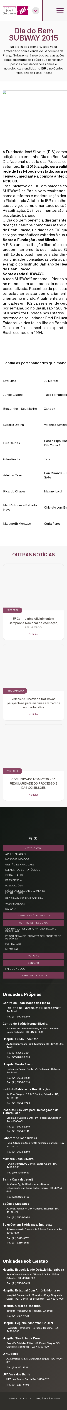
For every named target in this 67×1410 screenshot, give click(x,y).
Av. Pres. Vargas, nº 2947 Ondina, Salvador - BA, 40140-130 (32, 1096)
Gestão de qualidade (20, 865)
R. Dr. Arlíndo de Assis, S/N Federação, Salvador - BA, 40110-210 (35, 1145)
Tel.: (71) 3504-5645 (18, 1283)
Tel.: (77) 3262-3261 (18, 1053)
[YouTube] (35, 839)
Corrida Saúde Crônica (33, 915)
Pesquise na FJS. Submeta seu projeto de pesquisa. (33, 937)
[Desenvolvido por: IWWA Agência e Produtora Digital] (33, 1403)
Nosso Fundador (17, 859)
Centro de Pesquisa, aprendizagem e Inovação (30, 930)
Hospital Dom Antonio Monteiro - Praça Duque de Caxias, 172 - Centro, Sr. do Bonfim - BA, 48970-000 (35, 1297)
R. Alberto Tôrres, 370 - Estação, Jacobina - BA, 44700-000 (32, 1330)
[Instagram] (30, 839)
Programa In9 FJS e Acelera (24, 898)
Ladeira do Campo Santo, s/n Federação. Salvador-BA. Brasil (34, 1071)
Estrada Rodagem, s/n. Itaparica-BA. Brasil (29, 1311)
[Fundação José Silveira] (16, 10)
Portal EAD (13, 944)
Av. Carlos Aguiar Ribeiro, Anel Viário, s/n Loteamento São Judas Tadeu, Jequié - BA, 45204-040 (34, 1188)
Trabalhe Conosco (33, 975)
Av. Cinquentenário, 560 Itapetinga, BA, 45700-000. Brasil (35, 1046)
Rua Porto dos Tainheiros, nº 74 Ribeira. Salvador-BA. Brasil (33, 1010)
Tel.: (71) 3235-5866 (18, 1243)
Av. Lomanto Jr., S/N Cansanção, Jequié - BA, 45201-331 (35, 1361)
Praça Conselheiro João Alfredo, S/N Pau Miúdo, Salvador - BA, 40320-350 (32, 1277)
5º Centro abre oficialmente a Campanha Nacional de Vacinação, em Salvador (33, 623)
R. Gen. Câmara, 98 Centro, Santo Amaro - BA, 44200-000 (31, 1166)
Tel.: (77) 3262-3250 (18, 1057)
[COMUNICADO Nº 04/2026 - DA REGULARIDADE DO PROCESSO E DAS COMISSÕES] (33, 747)
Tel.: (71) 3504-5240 (18, 1017)
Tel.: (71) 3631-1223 (18, 1316)
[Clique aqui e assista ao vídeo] (23, 372)
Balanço (11, 909)
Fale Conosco (15, 969)
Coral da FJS (14, 875)
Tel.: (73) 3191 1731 (17, 1368)
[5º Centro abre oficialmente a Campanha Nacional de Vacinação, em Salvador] (33, 587)
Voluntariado (15, 904)
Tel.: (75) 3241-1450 (18, 1173)
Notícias (33, 634)
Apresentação (15, 854)
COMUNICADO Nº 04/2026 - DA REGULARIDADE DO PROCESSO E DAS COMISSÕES (33, 783)
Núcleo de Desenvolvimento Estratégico (25, 892)
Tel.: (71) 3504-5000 (18, 1078)
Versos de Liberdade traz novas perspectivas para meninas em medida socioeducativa (33, 703)
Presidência (13, 880)
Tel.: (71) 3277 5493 (18, 1385)
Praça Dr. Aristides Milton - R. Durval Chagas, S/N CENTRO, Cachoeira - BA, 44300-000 (33, 1345)
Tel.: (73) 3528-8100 (18, 1197)
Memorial (11, 949)
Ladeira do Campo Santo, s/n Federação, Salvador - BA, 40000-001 (34, 1120)
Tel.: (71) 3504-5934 (18, 1218)
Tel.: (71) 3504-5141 (18, 1131)
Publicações (14, 886)
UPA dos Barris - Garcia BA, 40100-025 (27, 1379)
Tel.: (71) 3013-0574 (18, 1238)
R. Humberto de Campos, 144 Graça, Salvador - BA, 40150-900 (34, 1231)
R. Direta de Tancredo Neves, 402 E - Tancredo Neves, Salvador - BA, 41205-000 (32, 1031)
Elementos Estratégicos (22, 870)
